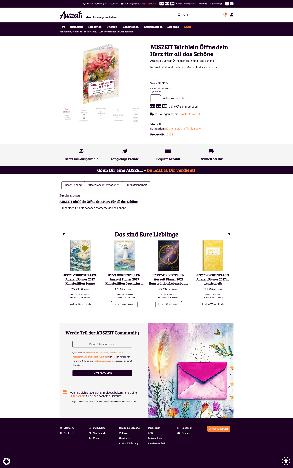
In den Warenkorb (173, 98)
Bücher (68, 32)
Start (61, 32)
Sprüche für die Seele (81, 32)
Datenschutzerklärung (104, 361)
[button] (6, 461)
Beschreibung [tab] (73, 185)
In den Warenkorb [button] (80, 304)
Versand (158, 92)
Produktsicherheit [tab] (136, 185)
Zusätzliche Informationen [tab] (103, 185)
